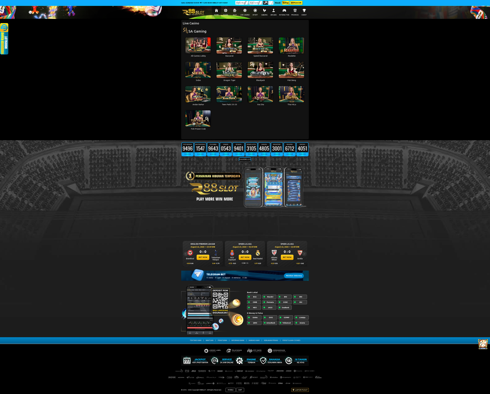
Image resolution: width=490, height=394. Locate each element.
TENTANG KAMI (195, 340)
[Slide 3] (245, 263)
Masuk (277, 3)
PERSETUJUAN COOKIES (291, 340)
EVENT (304, 15)
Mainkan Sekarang (294, 275)
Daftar (286, 3)
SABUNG (264, 15)
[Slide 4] (247, 263)
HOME (216, 15)
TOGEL (225, 15)
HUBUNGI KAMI (254, 340)
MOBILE (231, 390)
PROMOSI (295, 15)
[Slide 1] (242, 263)
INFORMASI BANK (237, 340)
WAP (240, 390)
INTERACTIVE (284, 15)
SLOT (235, 15)
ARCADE (274, 15)
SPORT (255, 15)
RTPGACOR (296, 3)
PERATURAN (222, 340)
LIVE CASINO (245, 15)
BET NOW (203, 257)
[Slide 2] (244, 263)
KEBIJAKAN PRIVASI (271, 340)
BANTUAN (209, 340)
